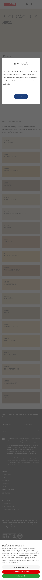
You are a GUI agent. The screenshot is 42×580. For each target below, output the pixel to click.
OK (21, 96)
